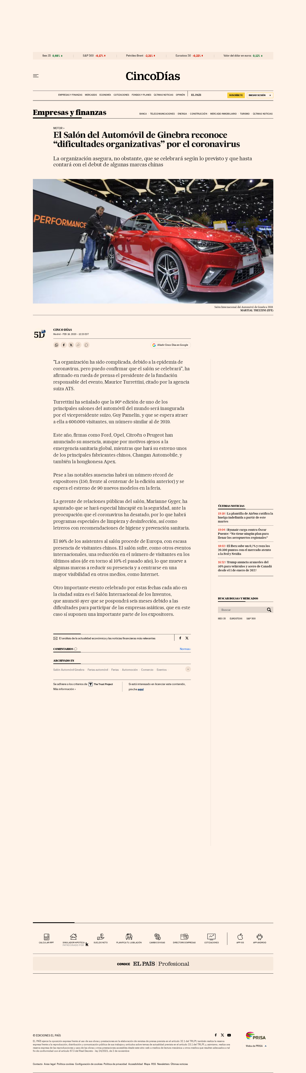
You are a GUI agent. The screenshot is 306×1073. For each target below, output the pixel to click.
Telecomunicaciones (162, 113)
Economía (105, 95)
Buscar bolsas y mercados (238, 598)
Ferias (115, 669)
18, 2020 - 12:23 (75, 334)
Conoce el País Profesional (153, 964)
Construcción (198, 113)
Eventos (162, 669)
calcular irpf (46, 942)
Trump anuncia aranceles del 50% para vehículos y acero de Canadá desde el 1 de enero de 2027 (245, 566)
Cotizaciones (121, 95)
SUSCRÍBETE (236, 95)
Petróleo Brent (134, 55)
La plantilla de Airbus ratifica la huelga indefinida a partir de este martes (245, 517)
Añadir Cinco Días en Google (172, 344)
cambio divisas (157, 942)
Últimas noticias (163, 95)
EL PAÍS (194, 93)
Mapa (147, 1064)
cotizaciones (211, 942)
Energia (182, 113)
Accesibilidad (135, 1064)
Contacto (38, 1064)
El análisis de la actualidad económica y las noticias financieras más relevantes (107, 638)
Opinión (180, 95)
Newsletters (163, 1064)
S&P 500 (88, 55)
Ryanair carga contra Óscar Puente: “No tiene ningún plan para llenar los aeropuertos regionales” (243, 534)
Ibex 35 (46, 55)
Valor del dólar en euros (237, 55)
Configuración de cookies (88, 1064)
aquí (141, 689)
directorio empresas (184, 942)
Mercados (91, 95)
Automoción (130, 669)
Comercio (147, 669)
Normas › (185, 649)
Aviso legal (50, 1064)
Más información (63, 689)
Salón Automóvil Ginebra (68, 669)
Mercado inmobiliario (223, 113)
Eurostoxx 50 (183, 55)
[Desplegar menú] (36, 75)
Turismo (245, 113)
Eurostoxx (236, 618)
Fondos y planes (141, 95)
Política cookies (65, 1064)
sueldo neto (101, 942)
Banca (143, 113)
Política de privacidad (115, 1064)
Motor (57, 128)
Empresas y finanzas (70, 95)
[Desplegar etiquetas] (188, 669)
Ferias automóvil (98, 669)
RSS (153, 1064)
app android (259, 942)
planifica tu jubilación (129, 942)
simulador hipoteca (74, 942)
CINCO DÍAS (62, 330)
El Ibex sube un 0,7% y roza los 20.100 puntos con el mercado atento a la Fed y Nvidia (244, 550)
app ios (240, 942)
